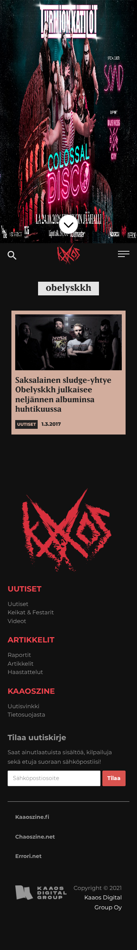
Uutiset (18, 604)
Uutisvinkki (24, 706)
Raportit (19, 655)
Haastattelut (25, 672)
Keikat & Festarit (31, 612)
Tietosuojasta (26, 714)
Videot (17, 621)
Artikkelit (20, 663)
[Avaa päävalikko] (123, 255)
